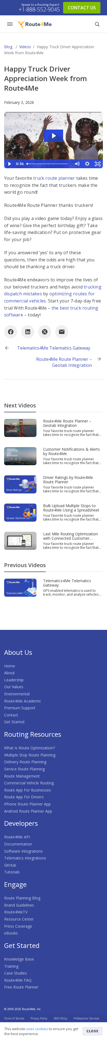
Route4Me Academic (22, 701)
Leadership (14, 679)
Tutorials (12, 872)
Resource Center (19, 919)
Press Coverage (18, 926)
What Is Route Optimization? (29, 747)
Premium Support (19, 707)
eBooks (11, 933)
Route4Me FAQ (18, 980)
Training (11, 966)
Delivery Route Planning (25, 761)
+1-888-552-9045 (39, 9)
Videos (25, 46)
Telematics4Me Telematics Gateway (53, 348)
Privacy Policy (38, 1018)
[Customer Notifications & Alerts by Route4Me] (20, 455)
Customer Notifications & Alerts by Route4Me (71, 451)
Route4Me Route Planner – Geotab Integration (64, 362)
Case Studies (15, 973)
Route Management (22, 776)
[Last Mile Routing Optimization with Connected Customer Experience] (20, 540)
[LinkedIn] (27, 331)
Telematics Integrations (25, 858)
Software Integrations (23, 851)
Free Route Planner (21, 987)
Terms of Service (14, 1018)
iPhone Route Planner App (27, 804)
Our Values (13, 686)
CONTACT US (82, 8)
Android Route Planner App (28, 811)
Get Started (14, 721)
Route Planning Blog (22, 898)
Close (92, 1031)
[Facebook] (10, 331)
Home (9, 665)
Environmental (17, 693)
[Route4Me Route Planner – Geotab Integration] (20, 427)
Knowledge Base (19, 959)
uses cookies (37, 1028)
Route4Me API (17, 836)
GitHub (10, 865)
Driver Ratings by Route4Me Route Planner (68, 479)
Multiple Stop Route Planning (29, 755)
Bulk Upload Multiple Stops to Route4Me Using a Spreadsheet (71, 508)
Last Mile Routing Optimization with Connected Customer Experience (70, 538)
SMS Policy (60, 1018)
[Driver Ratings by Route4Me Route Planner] (20, 483)
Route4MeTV (15, 912)
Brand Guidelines (19, 905)
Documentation (18, 844)
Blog (8, 46)
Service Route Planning (24, 769)
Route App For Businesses (27, 790)
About (9, 672)
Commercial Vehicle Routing (29, 782)
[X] (44, 331)
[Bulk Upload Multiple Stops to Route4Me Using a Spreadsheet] (20, 512)
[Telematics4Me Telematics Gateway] (20, 587)
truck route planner (54, 178)
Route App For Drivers (24, 796)
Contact (11, 715)
